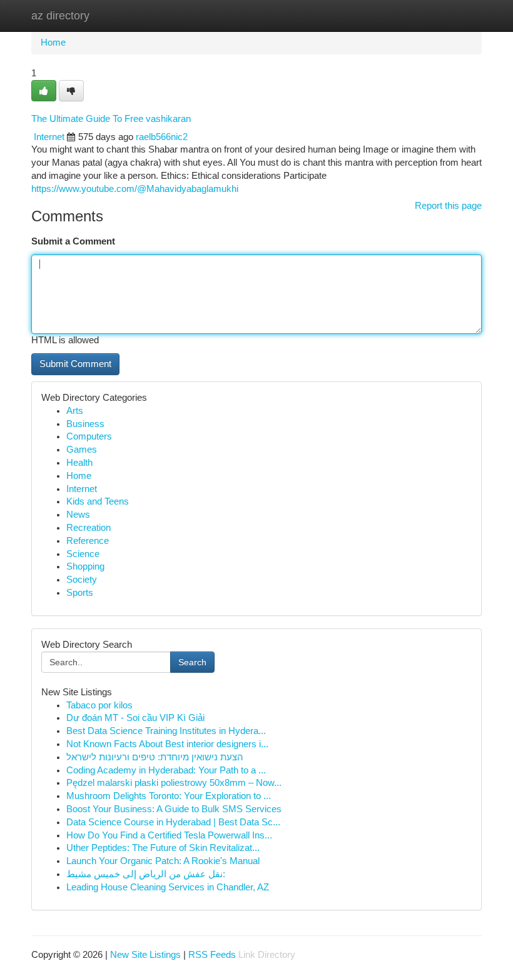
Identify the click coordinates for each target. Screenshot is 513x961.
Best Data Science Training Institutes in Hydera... (166, 731)
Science (82, 554)
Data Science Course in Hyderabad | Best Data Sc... (173, 822)
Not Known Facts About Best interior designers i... (167, 744)
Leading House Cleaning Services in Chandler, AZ (167, 887)
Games (81, 450)
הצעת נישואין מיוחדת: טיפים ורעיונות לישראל (154, 757)
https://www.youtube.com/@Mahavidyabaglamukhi (134, 189)
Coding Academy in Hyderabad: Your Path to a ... (166, 770)
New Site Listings (145, 955)
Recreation (88, 528)
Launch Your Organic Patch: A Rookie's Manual (163, 861)
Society (81, 580)
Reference (87, 541)
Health (79, 463)
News (78, 515)
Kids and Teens (97, 501)
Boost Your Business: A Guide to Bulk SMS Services (174, 809)
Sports (79, 593)
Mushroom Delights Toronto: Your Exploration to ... (168, 796)
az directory (60, 15)
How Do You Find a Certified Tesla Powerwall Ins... (169, 835)
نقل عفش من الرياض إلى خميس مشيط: (145, 874)
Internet (49, 137)
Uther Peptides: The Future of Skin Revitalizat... (163, 848)
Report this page (448, 206)
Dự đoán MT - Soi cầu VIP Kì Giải (135, 718)
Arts (74, 411)
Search (192, 662)
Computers (89, 436)
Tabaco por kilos (99, 705)
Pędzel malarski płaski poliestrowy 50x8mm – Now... (174, 783)
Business (85, 424)
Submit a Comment (73, 241)
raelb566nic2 (162, 137)
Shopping (85, 566)
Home (53, 43)
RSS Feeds (212, 955)
